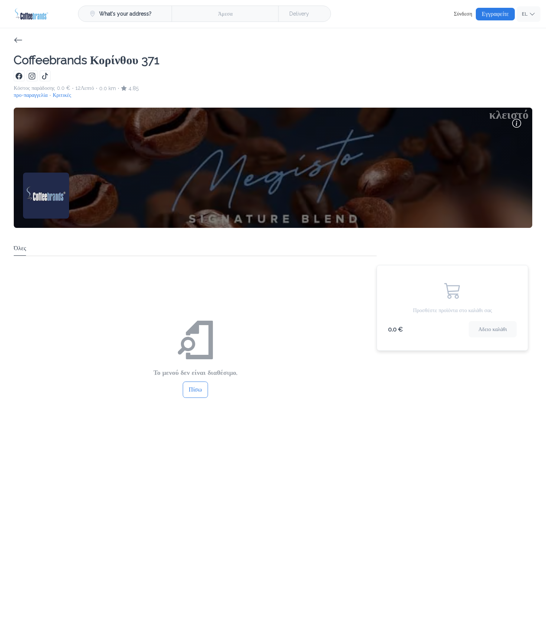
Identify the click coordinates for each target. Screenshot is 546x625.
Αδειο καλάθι (492, 329)
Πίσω (195, 389)
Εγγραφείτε (495, 13)
